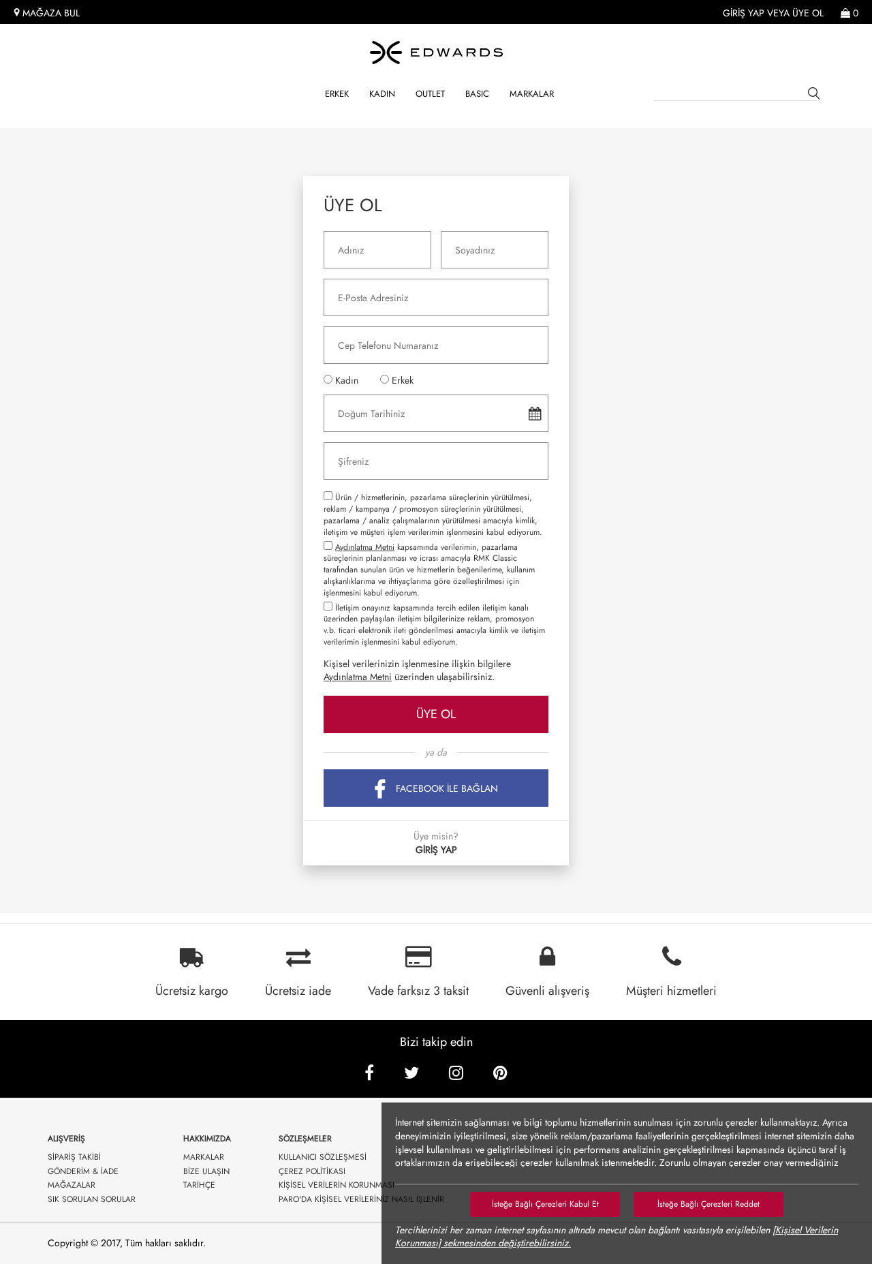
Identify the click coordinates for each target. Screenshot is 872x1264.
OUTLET (430, 93)
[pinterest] (500, 1073)
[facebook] (369, 1073)
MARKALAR (532, 93)
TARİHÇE (199, 1185)
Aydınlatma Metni (364, 547)
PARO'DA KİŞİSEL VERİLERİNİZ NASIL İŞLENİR (361, 1199)
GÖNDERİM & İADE (83, 1171)
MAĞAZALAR (71, 1185)
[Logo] (436, 52)
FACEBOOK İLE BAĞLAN (447, 788)
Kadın (382, 93)
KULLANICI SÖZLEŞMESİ (323, 1157)
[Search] (816, 95)
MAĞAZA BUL (50, 13)
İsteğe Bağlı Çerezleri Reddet (708, 1204)
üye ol (808, 13)
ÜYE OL (436, 714)
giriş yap (743, 13)
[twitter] (411, 1073)
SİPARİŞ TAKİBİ (74, 1157)
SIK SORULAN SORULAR (92, 1199)
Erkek (337, 93)
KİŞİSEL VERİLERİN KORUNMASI (336, 1185)
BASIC (477, 93)
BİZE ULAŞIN (206, 1171)
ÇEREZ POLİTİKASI (312, 1171)
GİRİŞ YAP (436, 850)
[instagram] (456, 1073)
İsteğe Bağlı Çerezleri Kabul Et (545, 1204)
